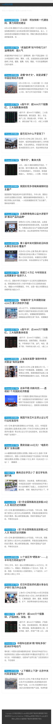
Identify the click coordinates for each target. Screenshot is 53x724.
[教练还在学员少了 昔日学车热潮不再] (11, 485)
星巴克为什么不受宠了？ (33, 134)
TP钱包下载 (9, 473)
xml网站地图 (7, 4)
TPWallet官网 (10, 502)
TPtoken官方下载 (11, 48)
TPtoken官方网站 (11, 20)
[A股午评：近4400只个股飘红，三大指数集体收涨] (11, 342)
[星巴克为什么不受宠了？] (11, 143)
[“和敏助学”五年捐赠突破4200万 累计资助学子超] (11, 313)
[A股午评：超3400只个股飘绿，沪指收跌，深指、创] (11, 627)
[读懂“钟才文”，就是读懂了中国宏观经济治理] (11, 88)
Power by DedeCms (17, 716)
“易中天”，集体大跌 (30, 160)
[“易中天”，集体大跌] (11, 170)
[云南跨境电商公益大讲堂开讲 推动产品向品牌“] (11, 227)
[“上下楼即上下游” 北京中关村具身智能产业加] (11, 684)
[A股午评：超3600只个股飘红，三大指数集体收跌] (11, 117)
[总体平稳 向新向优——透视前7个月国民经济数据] (11, 401)
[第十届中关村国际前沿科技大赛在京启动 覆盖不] (11, 256)
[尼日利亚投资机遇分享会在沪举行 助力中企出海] (11, 597)
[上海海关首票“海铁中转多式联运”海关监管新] (11, 372)
